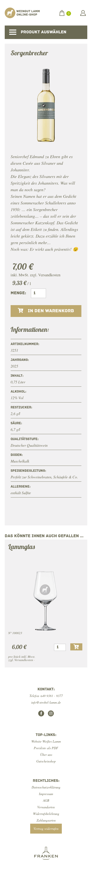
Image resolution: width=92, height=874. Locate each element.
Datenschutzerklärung (46, 787)
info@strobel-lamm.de (46, 702)
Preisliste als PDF (46, 748)
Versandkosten (49, 274)
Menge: (18, 293)
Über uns (46, 754)
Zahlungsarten (46, 820)
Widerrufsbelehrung (46, 813)
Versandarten (46, 807)
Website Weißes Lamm (46, 741)
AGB (46, 800)
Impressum (46, 794)
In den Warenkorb (50, 311)
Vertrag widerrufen (46, 828)
